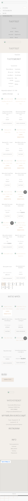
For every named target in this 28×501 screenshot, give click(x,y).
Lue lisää (20, 154)
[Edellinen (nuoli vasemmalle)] (2, 499)
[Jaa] (11, 496)
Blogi (4, 13)
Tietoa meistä (7, 11)
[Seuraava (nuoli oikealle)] (7, 499)
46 (7, 287)
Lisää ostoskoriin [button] (7, 123)
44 (22, 284)
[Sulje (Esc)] (16, 496)
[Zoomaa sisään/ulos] (2, 496)
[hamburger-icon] (24, 8)
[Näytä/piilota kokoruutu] (7, 496)
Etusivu (5, 8)
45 (3, 287)
